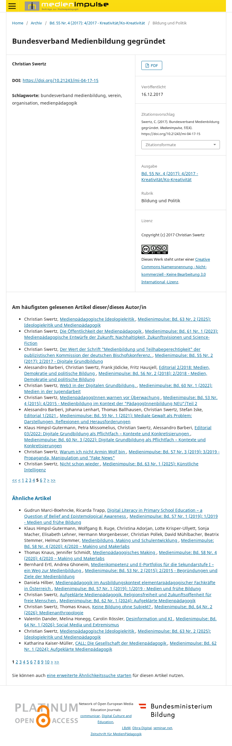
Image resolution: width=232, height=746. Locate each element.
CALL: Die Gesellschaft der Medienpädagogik (121, 643)
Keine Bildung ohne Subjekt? (122, 606)
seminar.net (162, 728)
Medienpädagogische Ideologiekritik (97, 319)
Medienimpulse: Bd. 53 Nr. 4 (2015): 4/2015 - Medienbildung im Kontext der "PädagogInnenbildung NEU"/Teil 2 (121, 400)
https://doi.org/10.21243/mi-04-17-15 (60, 80)
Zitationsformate (161, 144)
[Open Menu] (12, 6)
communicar (90, 716)
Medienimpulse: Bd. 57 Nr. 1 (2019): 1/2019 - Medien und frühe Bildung (127, 588)
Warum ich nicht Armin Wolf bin (93, 452)
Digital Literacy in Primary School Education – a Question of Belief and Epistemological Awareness (113, 513)
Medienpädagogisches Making (124, 552)
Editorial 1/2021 (40, 415)
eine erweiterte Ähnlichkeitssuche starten (89, 675)
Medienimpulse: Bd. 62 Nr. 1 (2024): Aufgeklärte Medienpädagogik (127, 600)
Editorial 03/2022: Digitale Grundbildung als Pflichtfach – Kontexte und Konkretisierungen (117, 430)
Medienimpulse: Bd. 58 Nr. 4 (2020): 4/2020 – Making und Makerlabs (119, 543)
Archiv (36, 23)
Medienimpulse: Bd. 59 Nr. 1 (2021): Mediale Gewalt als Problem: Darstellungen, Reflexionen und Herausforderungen (108, 418)
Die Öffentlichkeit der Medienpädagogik (101, 331)
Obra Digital (142, 728)
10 (47, 662)
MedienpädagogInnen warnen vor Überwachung (110, 397)
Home (17, 23)
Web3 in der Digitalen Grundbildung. (98, 385)
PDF (154, 65)
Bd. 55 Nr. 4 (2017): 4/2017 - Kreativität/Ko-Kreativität (97, 23)
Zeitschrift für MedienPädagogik (116, 734)
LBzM (126, 728)
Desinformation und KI (149, 619)
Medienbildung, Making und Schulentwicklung (130, 540)
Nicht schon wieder (80, 464)
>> (53, 480)
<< (14, 480)
